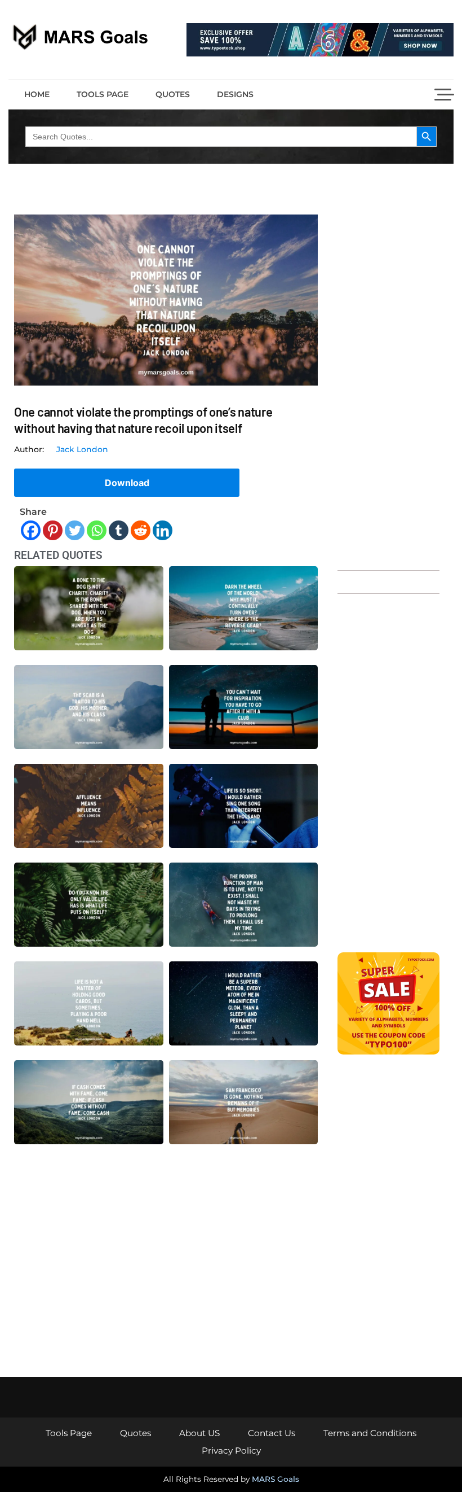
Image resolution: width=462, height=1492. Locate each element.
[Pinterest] (53, 530)
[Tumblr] (118, 530)
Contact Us (271, 1433)
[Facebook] (31, 530)
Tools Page (102, 94)
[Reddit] (140, 530)
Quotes (173, 94)
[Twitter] (75, 530)
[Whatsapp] (96, 530)
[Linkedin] (162, 530)
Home (37, 94)
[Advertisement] (388, 386)
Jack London (82, 449)
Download (127, 482)
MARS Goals (275, 1479)
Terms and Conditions (369, 1433)
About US (199, 1433)
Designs (235, 94)
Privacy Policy (231, 1450)
